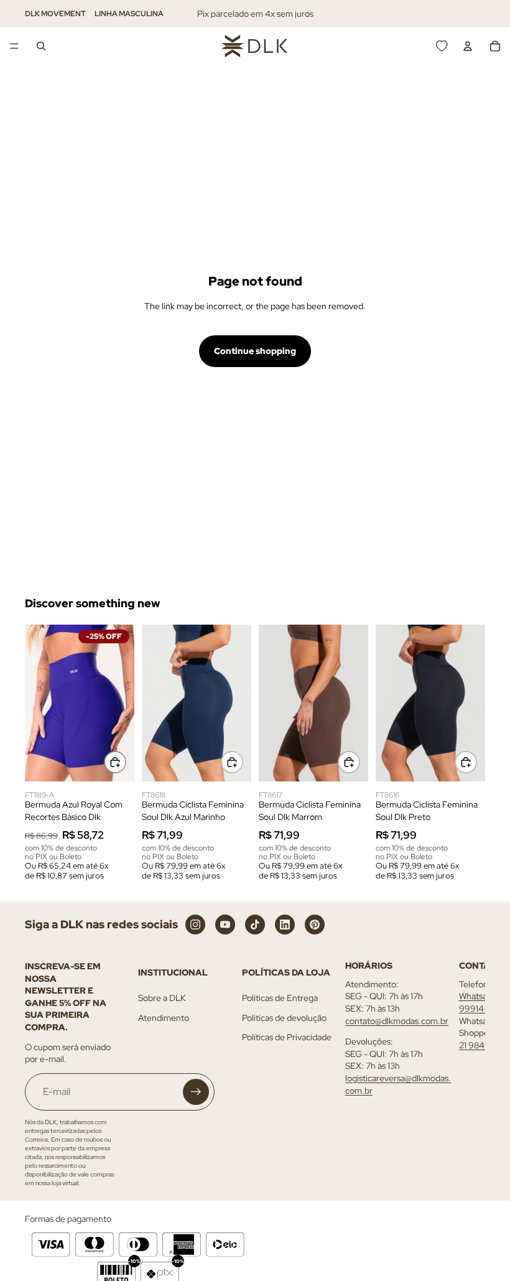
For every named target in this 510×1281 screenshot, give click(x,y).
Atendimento (163, 1017)
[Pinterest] (315, 924)
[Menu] (14, 46)
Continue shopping (255, 350)
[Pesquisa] (41, 46)
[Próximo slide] (120, 703)
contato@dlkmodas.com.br (396, 1020)
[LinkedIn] (285, 924)
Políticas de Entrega (280, 998)
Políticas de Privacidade (287, 1037)
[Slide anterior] (38, 703)
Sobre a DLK (162, 998)
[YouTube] (225, 924)
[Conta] (467, 46)
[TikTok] (255, 924)
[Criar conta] (196, 1092)
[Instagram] (195, 924)
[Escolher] (115, 762)
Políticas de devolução (284, 1017)
